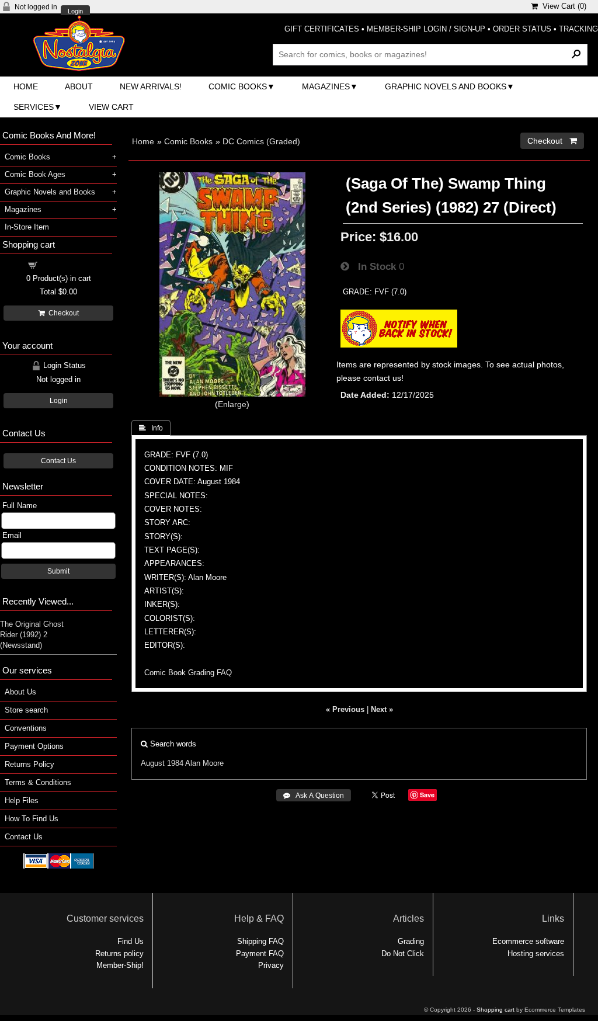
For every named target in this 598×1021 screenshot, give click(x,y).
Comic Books (237, 86)
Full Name (19, 505)
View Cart (111, 107)
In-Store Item (27, 227)
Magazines (326, 86)
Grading (411, 941)
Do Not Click (402, 953)
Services (33, 107)
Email (12, 535)
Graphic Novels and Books (445, 86)
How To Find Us (31, 818)
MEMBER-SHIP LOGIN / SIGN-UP (426, 29)
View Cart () (562, 6)
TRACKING (578, 29)
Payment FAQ (260, 953)
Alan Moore (204, 763)
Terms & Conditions (38, 782)
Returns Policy (29, 764)
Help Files (22, 800)
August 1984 (162, 763)
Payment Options (34, 746)
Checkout (62, 313)
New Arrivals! (151, 86)
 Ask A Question (313, 795)
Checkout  (552, 141)
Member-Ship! (120, 965)
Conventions (26, 728)
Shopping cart (65, 264)
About (79, 86)
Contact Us (58, 460)
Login (75, 11)
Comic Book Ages (35, 174)
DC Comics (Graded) (261, 141)
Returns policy (119, 953)
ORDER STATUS (522, 29)
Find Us (130, 941)
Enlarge (232, 404)
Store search (26, 710)
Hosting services (535, 953)
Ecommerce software (528, 941)
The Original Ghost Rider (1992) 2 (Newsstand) (32, 635)
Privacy (271, 965)
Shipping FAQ (260, 941)
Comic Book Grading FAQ (188, 672)
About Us (20, 691)
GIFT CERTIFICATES (321, 29)
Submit (58, 571)
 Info (151, 428)
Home (25, 86)
